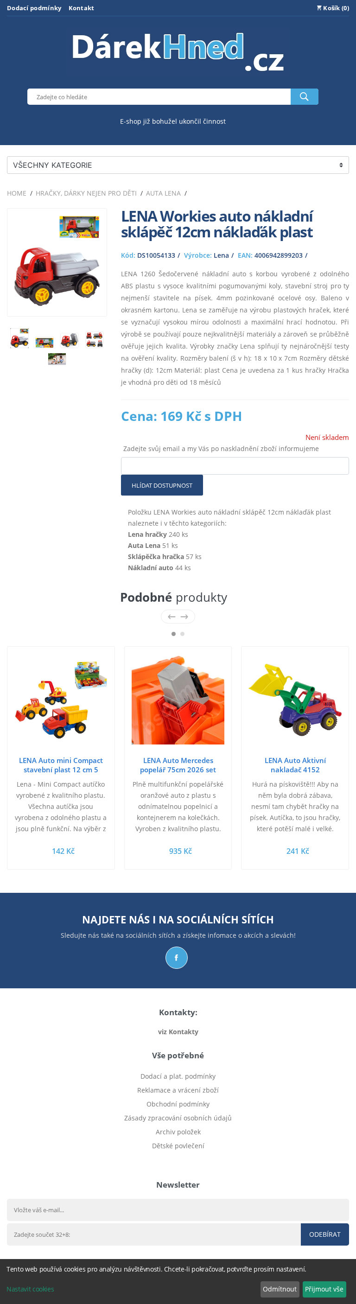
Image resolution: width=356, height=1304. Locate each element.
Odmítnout (280, 1289)
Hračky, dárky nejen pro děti (86, 193)
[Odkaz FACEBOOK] (176, 958)
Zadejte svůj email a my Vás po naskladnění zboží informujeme (221, 448)
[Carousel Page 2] (182, 634)
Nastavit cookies (30, 1289)
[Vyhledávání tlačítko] (304, 97)
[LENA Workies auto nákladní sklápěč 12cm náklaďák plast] (57, 303)
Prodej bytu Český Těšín (178, 1159)
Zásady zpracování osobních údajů (178, 1117)
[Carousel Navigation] (178, 616)
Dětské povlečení (178, 1145)
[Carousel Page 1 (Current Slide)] (174, 634)
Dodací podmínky (34, 8)
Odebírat (325, 1234)
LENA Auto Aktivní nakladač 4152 (295, 765)
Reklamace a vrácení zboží (178, 1090)
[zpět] (171, 616)
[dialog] (178, 1281)
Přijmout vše (324, 1289)
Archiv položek (178, 1131)
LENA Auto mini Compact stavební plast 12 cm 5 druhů (61, 769)
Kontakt (82, 8)
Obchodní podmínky (178, 1104)
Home (16, 193)
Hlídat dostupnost (162, 485)
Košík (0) (335, 8)
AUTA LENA (163, 193)
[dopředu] (184, 616)
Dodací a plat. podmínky (178, 1076)
